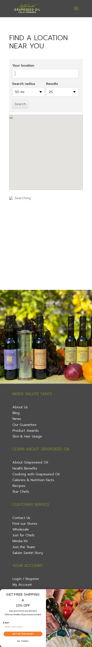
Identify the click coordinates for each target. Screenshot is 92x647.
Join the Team (23, 547)
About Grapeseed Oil (30, 462)
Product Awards (25, 430)
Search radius (23, 83)
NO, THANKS (22, 641)
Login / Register (25, 578)
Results (52, 83)
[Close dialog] (89, 591)
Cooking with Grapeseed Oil (35, 474)
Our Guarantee (24, 424)
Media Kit (20, 541)
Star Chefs (20, 491)
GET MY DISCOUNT (23, 634)
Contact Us (21, 517)
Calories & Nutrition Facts (33, 480)
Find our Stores (24, 523)
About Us (20, 407)
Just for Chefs (23, 535)
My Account (22, 584)
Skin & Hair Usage (27, 436)
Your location (23, 65)
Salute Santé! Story (27, 552)
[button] (46, 148)
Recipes (18, 485)
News (16, 418)
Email (6, 623)
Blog (16, 413)
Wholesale (20, 529)
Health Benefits (24, 468)
